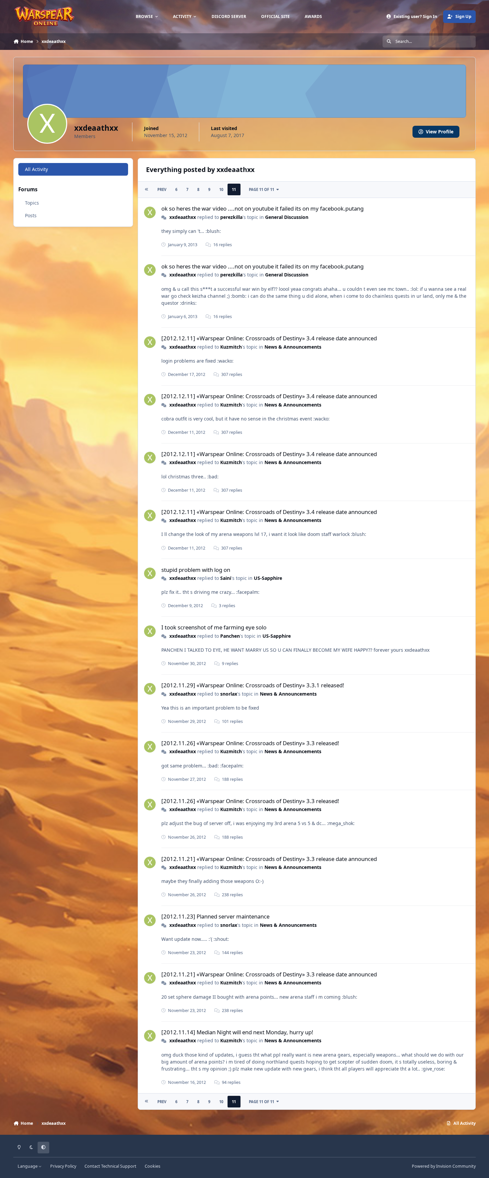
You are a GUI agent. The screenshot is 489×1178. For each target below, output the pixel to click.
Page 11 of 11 (261, 189)
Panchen (230, 636)
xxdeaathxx (182, 217)
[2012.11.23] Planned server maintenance (215, 916)
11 (234, 189)
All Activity (36, 169)
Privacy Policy (63, 1166)
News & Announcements (292, 347)
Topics (32, 203)
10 (221, 189)
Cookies (152, 1166)
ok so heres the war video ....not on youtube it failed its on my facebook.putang (262, 208)
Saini (225, 578)
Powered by (444, 1166)
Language (28, 1166)
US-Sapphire (268, 578)
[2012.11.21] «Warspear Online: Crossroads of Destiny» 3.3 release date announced (269, 859)
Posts (31, 215)
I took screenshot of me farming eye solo (213, 627)
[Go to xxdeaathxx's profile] (150, 212)
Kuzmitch (231, 347)
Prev (161, 189)
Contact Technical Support (110, 1166)
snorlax (228, 694)
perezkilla (231, 217)
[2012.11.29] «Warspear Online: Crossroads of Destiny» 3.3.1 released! (252, 685)
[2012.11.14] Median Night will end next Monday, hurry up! (237, 1032)
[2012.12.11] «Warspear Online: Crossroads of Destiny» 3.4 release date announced (269, 338)
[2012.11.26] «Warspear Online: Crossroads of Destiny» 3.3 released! (250, 743)
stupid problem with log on (195, 570)
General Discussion (286, 217)
